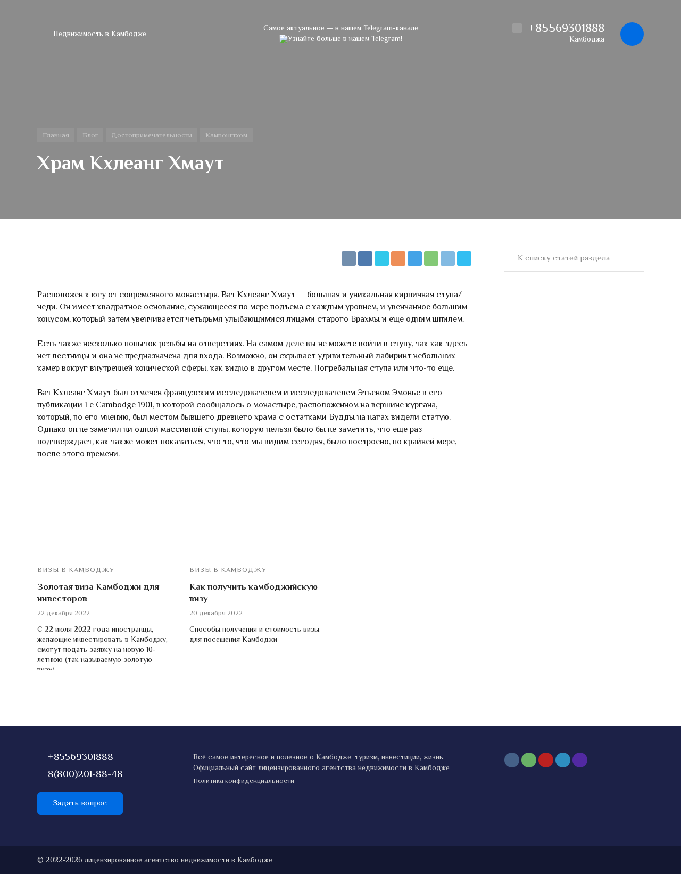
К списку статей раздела (564, 258)
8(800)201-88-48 (85, 774)
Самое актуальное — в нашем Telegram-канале (340, 29)
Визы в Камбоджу (75, 571)
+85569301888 (80, 757)
